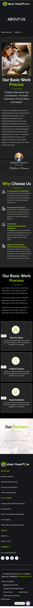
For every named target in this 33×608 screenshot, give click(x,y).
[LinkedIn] (12, 558)
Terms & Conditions (7, 581)
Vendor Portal (23, 592)
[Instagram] (16, 558)
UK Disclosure (5, 599)
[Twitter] (7, 558)
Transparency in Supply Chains (13, 588)
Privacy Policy (8, 592)
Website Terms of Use (10, 585)
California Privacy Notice (11, 595)
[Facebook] (2, 558)
